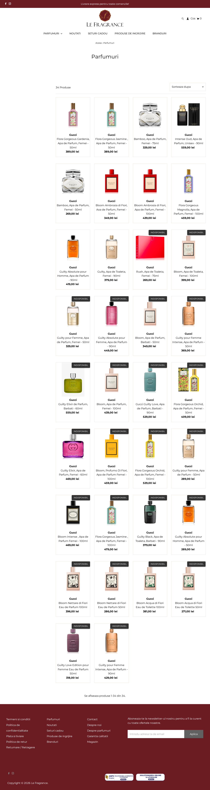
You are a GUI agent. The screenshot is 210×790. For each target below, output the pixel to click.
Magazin (92, 741)
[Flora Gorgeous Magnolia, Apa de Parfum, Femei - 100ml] (188, 181)
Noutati (52, 725)
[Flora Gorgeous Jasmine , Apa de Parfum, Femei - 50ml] (111, 114)
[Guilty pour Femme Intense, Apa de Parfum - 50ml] (188, 313)
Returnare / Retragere (20, 747)
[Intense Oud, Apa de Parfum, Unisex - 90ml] (188, 114)
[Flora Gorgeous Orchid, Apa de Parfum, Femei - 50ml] (188, 380)
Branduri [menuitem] (160, 33)
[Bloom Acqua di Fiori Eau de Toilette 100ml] (150, 578)
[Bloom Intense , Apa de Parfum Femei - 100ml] (73, 512)
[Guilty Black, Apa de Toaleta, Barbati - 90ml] (150, 512)
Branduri (52, 741)
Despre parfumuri (98, 730)
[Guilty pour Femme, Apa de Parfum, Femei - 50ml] (73, 313)
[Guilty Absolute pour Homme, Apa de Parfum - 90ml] (73, 247)
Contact (92, 719)
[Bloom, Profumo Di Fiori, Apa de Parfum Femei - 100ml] (111, 446)
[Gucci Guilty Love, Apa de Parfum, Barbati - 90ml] (150, 380)
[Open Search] (183, 18)
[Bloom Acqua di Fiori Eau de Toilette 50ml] (188, 578)
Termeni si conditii (18, 719)
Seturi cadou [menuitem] (97, 33)
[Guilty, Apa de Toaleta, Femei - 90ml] (111, 247)
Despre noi (94, 725)
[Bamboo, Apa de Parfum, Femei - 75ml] (150, 114)
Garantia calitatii (97, 736)
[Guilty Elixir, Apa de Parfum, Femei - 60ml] (73, 446)
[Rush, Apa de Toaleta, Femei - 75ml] (150, 247)
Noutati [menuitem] (75, 33)
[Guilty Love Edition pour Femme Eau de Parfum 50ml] (73, 640)
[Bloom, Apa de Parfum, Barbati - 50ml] (150, 313)
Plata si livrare (15, 736)
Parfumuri (53, 719)
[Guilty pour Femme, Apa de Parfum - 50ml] (188, 446)
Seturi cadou (55, 730)
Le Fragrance (39, 783)
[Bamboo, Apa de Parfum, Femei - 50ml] (73, 181)
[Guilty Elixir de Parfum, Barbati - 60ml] (73, 380)
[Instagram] (10, 4)
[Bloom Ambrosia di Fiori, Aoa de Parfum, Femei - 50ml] (111, 181)
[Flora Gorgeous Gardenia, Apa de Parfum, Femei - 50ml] (73, 114)
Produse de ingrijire (59, 736)
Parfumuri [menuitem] (51, 33)
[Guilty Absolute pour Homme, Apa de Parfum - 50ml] (188, 512)
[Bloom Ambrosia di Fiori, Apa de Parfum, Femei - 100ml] (150, 181)
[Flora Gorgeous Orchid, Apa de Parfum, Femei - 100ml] (150, 446)
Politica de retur (16, 741)
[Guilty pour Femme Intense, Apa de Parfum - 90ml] (111, 640)
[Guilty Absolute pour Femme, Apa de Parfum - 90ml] (111, 313)
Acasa (98, 43)
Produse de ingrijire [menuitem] (130, 33)
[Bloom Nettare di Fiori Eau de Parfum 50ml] (111, 578)
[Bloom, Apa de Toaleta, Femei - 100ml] (188, 247)
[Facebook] (5, 4)
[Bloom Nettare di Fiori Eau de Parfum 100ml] (73, 578)
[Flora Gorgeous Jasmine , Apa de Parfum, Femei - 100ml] (111, 512)
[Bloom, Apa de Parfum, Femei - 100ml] (111, 380)
